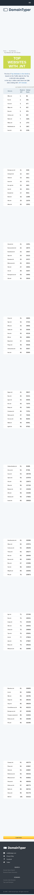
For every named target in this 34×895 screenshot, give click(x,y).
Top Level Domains (8, 882)
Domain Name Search (9, 870)
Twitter (8, 862)
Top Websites (12, 51)
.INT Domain (22, 83)
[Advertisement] (17, 32)
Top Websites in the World (19, 74)
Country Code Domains (9, 880)
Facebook (9, 859)
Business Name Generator (10, 872)
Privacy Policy (10, 856)
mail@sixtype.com (11, 853)
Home (4, 51)
